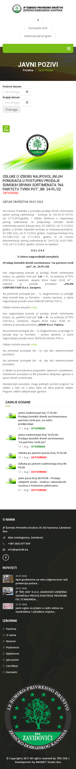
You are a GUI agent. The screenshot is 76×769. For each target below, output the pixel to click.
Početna (28, 70)
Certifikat (12, 666)
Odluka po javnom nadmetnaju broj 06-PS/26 (42, 465)
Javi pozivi (12, 659)
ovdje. (34, 307)
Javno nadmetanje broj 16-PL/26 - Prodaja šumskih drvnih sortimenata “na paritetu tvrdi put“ (41, 438)
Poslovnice (12, 647)
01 (19, 490)
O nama (11, 635)
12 (19, 457)
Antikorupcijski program (37, 36)
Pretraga (11, 109)
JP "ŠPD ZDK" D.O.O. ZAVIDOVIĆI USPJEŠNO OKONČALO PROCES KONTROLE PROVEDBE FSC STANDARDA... (41, 595)
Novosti (11, 641)
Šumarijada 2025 (38, 28)
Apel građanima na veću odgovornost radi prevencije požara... (42, 581)
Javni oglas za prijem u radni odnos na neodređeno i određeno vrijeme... (39, 609)
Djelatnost (12, 653)
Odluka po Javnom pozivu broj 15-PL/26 (42, 453)
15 (19, 428)
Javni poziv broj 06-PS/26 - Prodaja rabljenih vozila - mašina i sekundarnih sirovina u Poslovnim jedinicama (42, 481)
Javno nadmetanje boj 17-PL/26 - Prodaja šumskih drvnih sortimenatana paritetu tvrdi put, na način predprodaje (42, 418)
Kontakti (11, 672)
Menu (68, 48)
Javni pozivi (45, 70)
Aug (26, 428)
